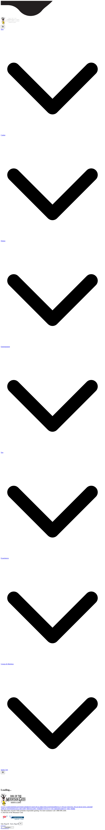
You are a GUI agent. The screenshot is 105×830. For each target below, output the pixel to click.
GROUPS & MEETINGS (39, 807)
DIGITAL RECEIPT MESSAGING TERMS (27, 809)
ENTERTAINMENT (24, 807)
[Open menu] (3, 26)
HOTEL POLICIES (74, 807)
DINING (14, 807)
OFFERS (51, 807)
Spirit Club (4, 770)
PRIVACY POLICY (61, 807)
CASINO (8, 807)
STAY (3, 807)
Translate (7, 827)
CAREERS (56, 809)
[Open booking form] (20, 823)
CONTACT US (47, 809)
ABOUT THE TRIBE (67, 809)
